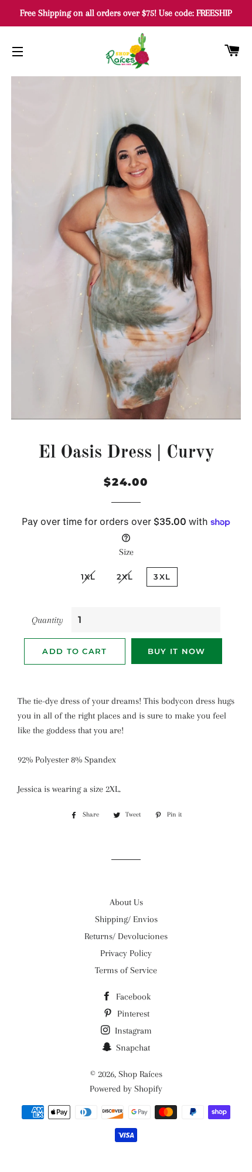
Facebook (132, 996)
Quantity (47, 620)
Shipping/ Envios (126, 919)
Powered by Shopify (126, 1088)
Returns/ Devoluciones (126, 936)
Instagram (132, 1030)
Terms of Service (126, 970)
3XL (162, 576)
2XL (125, 576)
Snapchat (132, 1047)
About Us (126, 902)
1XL (88, 576)
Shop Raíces (140, 1074)
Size (126, 552)
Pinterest (132, 1013)
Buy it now (177, 651)
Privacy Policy (126, 953)
